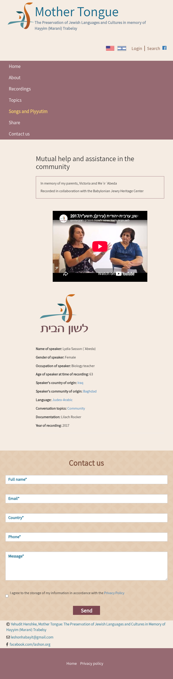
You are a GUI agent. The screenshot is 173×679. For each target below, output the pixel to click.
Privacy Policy (114, 593)
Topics (15, 100)
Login (137, 48)
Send (86, 610)
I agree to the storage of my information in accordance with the (67, 593)
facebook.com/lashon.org (30, 644)
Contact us (19, 134)
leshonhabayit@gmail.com (32, 637)
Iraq (80, 382)
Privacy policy (91, 663)
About (14, 77)
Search (153, 48)
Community (76, 408)
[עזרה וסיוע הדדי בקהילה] (122, 48)
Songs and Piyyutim (28, 111)
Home (14, 66)
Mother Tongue (77, 11)
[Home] (21, 15)
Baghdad (90, 391)
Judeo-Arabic (62, 399)
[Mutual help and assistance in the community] (110, 48)
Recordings (20, 89)
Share (14, 123)
